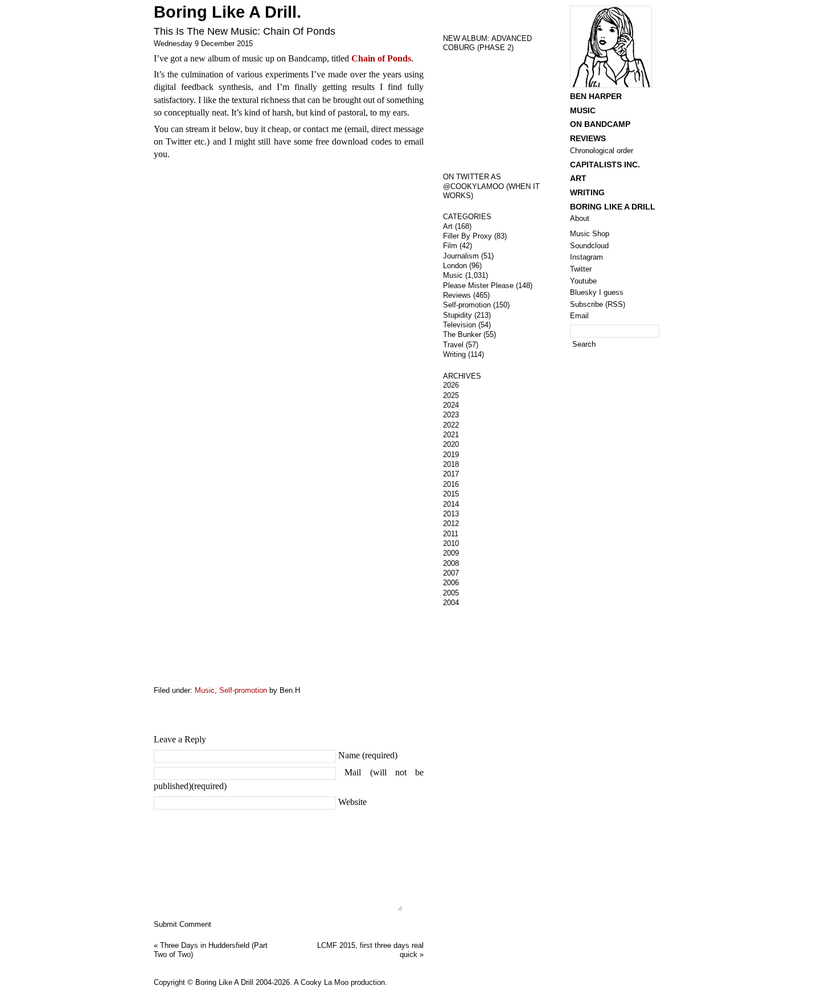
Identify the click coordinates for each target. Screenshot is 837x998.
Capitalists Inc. (605, 164)
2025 (451, 395)
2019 (451, 454)
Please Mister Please (478, 285)
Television (459, 325)
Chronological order (601, 150)
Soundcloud (589, 245)
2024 (451, 405)
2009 (451, 553)
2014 (451, 504)
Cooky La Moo (324, 982)
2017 (451, 474)
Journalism (461, 256)
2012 (451, 523)
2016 (451, 484)
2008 (451, 563)
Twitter (581, 269)
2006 (451, 582)
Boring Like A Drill (612, 206)
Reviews (457, 295)
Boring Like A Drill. (227, 12)
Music (205, 690)
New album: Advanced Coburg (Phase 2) (487, 43)
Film (450, 245)
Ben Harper (596, 96)
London (455, 265)
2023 (451, 414)
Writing (454, 354)
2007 (451, 573)
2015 (451, 494)
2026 (451, 385)
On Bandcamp (600, 124)
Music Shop (589, 233)
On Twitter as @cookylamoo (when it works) (491, 186)
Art (448, 226)
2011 (450, 533)
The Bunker (462, 334)
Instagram (586, 257)
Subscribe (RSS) (597, 304)
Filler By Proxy (467, 236)
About (579, 218)
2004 (451, 602)
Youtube (583, 281)
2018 (451, 464)
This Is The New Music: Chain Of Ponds (244, 31)
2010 (451, 543)
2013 (451, 514)
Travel (453, 344)
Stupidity (457, 315)
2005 (451, 593)
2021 (451, 434)
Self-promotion (243, 690)
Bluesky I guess (596, 292)
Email (579, 315)
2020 (451, 444)
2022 (451, 425)
